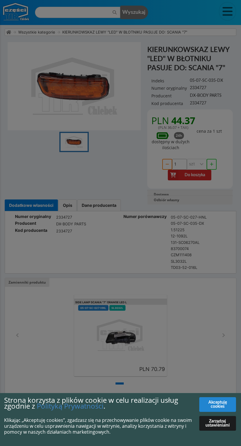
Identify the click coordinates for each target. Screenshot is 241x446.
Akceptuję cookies (217, 404)
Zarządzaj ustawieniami (217, 423)
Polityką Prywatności (70, 406)
